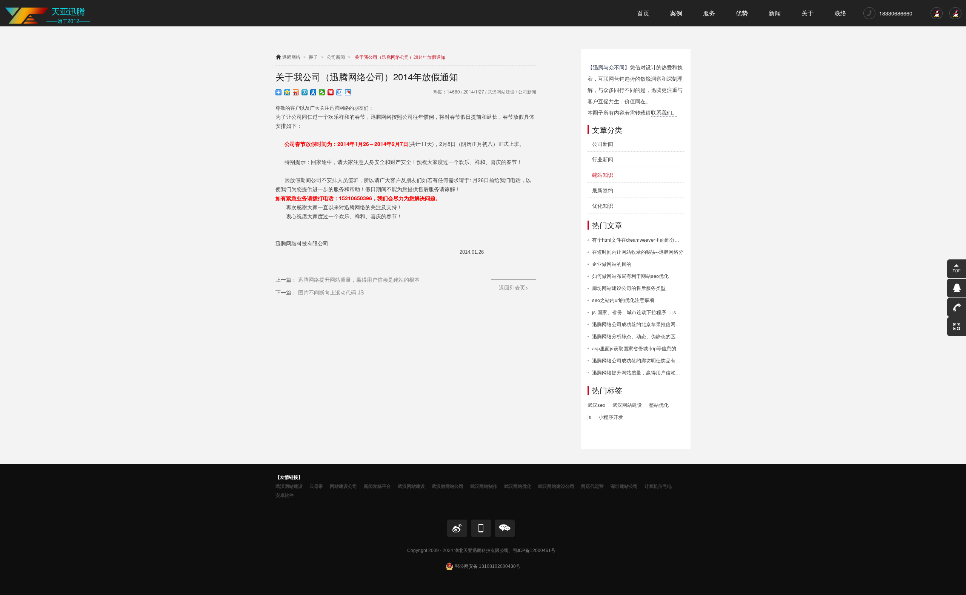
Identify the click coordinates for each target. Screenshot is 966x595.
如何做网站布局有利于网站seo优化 (630, 275)
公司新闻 (336, 57)
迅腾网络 (291, 57)
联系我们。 (664, 112)
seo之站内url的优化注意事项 (623, 300)
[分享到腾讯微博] (304, 92)
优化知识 (602, 205)
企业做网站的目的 (611, 263)
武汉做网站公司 (447, 486)
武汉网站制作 (483, 486)
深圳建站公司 (624, 486)
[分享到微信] (322, 92)
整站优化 (659, 404)
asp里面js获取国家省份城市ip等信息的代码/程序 (644, 348)
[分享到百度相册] (348, 92)
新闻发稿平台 (377, 486)
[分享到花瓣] (331, 92)
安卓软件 (284, 495)
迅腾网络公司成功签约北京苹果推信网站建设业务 (646, 324)
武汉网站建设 (500, 91)
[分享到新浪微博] (296, 92)
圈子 (313, 57)
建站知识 (602, 174)
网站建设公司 (343, 486)
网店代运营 (592, 486)
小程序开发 (610, 416)
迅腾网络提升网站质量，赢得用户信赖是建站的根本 (648, 372)
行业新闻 (602, 159)
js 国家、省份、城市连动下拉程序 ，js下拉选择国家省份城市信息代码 (668, 312)
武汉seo (596, 404)
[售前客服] (937, 17)
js (589, 416)
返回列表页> (513, 287)
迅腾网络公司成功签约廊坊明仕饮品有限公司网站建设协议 (656, 360)
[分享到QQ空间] (287, 92)
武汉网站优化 (517, 486)
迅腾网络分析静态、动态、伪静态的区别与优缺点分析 (651, 336)
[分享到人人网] (313, 92)
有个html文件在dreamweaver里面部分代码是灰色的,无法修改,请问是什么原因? (678, 239)
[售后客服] (955, 17)
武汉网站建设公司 (556, 486)
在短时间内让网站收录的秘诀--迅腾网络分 (637, 251)
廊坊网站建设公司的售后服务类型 (629, 287)
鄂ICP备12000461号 (534, 550)
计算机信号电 (658, 486)
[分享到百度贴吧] (339, 92)
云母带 (316, 486)
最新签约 (602, 190)
